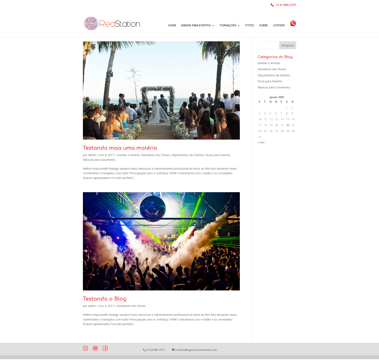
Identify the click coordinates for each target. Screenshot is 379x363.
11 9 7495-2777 (286, 5)
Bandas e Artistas (128, 155)
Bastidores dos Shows (155, 155)
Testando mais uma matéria (120, 148)
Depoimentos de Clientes (188, 155)
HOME (172, 25)
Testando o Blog (105, 299)
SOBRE (263, 25)
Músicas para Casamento (99, 160)
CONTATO (279, 25)
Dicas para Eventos (217, 155)
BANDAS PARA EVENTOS (196, 25)
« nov (261, 142)
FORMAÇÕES (228, 25)
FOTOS (249, 25)
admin (92, 155)
